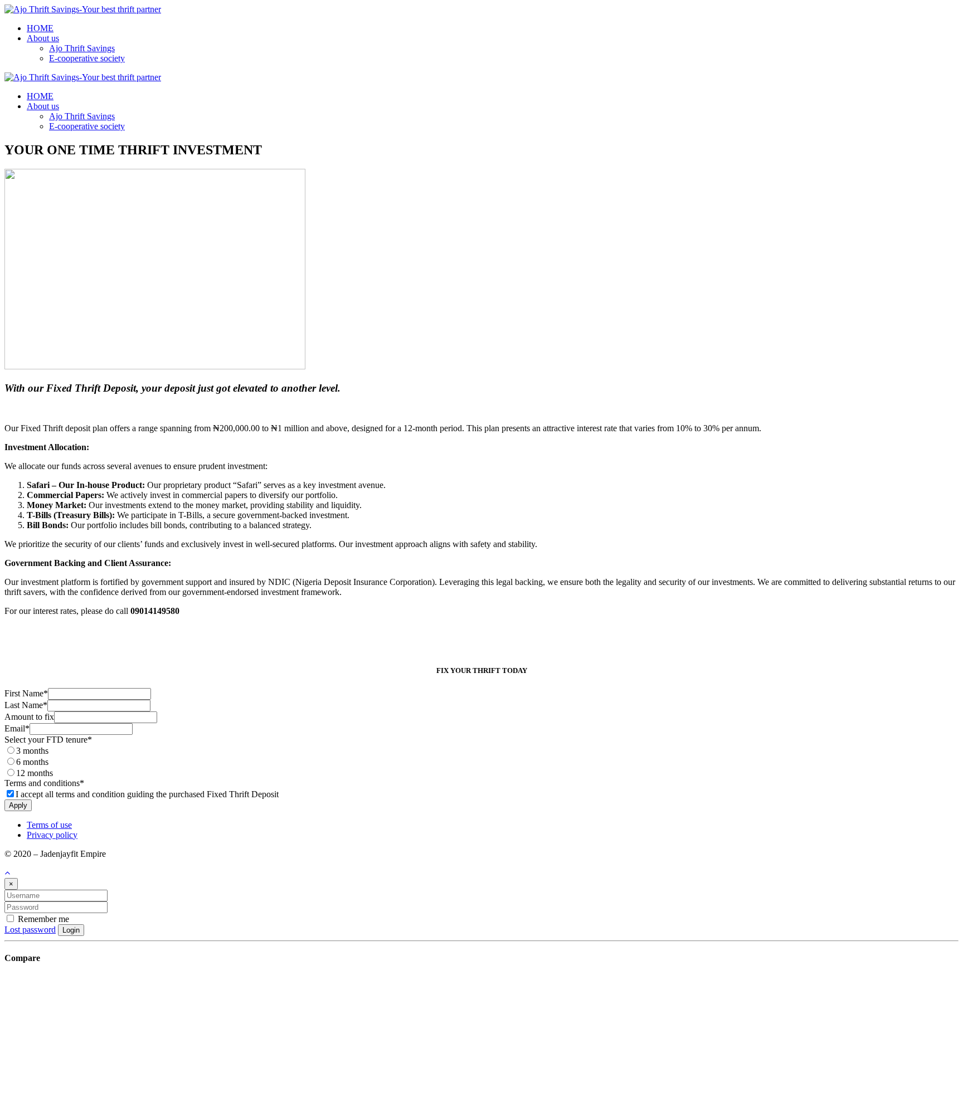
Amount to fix (29, 716)
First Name (26, 693)
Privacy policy (52, 835)
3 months (32, 750)
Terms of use (49, 825)
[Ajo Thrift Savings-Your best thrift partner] (82, 9)
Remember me (42, 919)
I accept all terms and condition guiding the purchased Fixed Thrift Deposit (147, 794)
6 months (32, 762)
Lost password (30, 929)
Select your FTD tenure (48, 739)
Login (71, 930)
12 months (34, 773)
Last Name (25, 705)
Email (17, 728)
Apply (18, 805)
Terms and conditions (44, 783)
